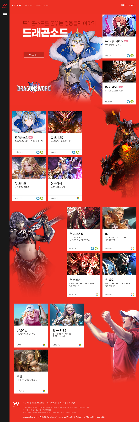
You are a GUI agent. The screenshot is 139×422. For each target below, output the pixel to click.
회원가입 (124, 5)
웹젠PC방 (72, 403)
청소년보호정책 (52, 403)
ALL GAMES (17, 5)
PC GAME (29, 5)
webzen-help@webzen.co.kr (41, 412)
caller (5, 14)
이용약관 (26, 403)
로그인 (133, 5)
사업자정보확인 (71, 412)
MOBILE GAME (43, 5)
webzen (4, 5)
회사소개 (63, 403)
